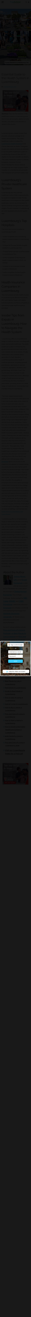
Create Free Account (17, 671)
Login (15, 661)
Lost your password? (15, 664)
